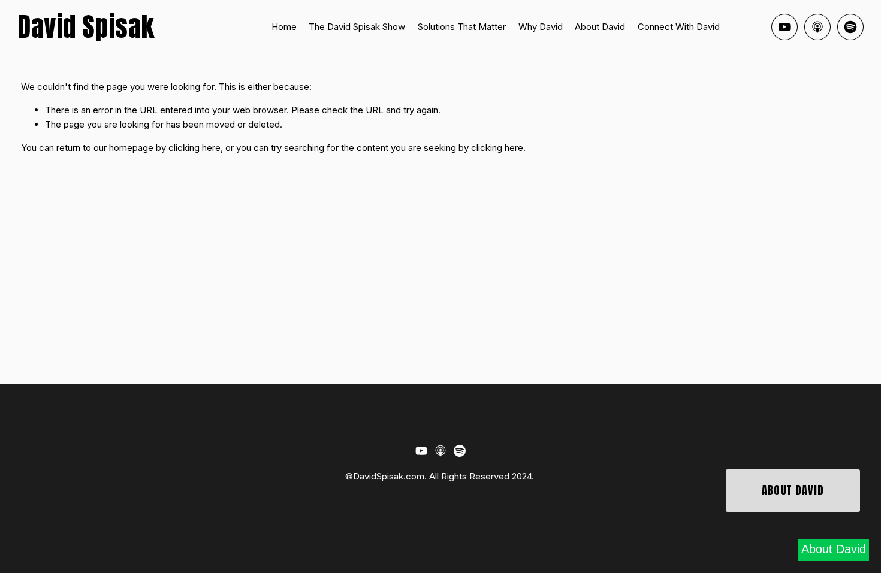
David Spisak (85, 27)
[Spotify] (850, 27)
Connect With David (679, 26)
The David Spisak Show (357, 26)
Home (284, 26)
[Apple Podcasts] (817, 27)
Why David (540, 26)
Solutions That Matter (462, 26)
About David (600, 26)
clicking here (194, 147)
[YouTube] (784, 27)
